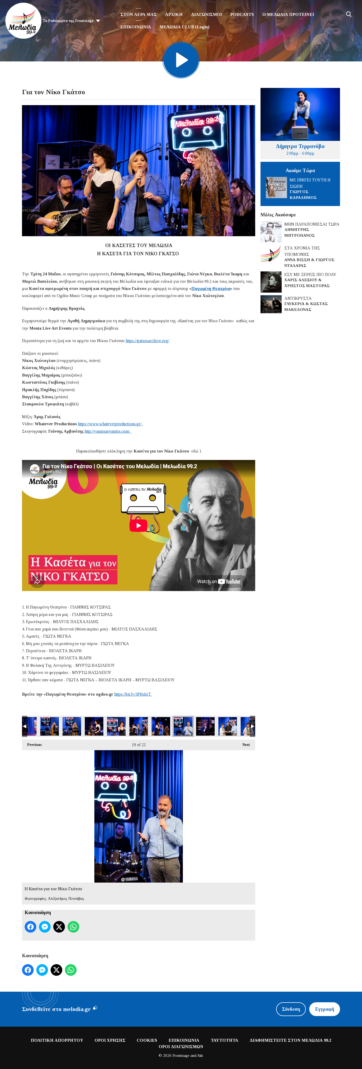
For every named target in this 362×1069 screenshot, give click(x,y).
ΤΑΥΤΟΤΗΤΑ (224, 1040)
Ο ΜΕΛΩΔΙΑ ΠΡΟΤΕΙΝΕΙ (288, 14)
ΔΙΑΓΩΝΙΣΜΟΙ (206, 14)
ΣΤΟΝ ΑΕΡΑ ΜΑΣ (138, 14)
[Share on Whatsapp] (73, 927)
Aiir (200, 1055)
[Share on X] (59, 927)
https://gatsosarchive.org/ (147, 340)
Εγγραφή (324, 1009)
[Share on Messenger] (45, 927)
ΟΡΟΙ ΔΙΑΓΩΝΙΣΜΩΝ (181, 1046)
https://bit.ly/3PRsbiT (133, 694)
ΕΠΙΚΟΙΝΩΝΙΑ (135, 27)
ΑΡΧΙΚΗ (174, 14)
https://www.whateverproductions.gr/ (110, 424)
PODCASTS (242, 14)
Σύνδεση (291, 1009)
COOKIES (147, 1040)
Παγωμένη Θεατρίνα (210, 288)
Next (243, 745)
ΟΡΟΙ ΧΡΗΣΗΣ (110, 1040)
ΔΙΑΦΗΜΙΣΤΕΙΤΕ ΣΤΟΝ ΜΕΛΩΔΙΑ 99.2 (290, 1040)
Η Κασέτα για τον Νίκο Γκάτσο (27, 726)
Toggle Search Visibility (348, 14)
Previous (32, 745)
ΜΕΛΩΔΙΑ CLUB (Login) (184, 27)
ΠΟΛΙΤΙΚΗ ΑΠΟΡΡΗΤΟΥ (57, 1040)
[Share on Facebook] (30, 927)
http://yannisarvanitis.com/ (108, 431)
